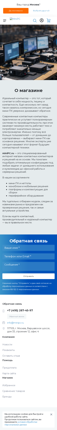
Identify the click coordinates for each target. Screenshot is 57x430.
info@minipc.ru (15, 322)
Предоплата (9, 367)
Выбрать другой (41, 10)
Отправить (28, 276)
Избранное (8, 385)
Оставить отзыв (11, 355)
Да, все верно (16, 10)
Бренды (7, 396)
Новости (7, 344)
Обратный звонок (16, 316)
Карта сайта (9, 373)
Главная (6, 28)
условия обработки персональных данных (21, 423)
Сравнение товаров (13, 391)
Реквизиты (8, 350)
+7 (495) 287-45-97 (20, 310)
